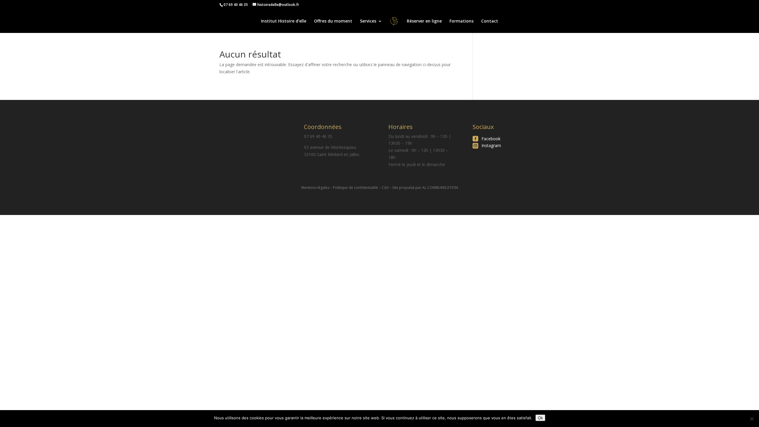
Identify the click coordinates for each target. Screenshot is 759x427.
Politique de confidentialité (355, 187)
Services (368, 21)
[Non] (752, 419)
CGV (385, 187)
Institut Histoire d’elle (283, 21)
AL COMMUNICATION (440, 187)
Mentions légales (315, 187)
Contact (489, 21)
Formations (461, 21)
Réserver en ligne (424, 21)
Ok (540, 417)
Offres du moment (333, 21)
